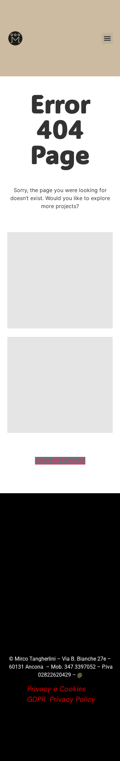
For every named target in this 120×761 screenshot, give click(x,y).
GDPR (36, 699)
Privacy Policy (72, 699)
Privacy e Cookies (56, 689)
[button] (107, 38)
